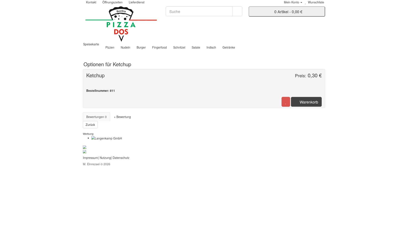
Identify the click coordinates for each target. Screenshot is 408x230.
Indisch (211, 47)
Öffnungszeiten (112, 2)
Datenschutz (121, 157)
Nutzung (105, 157)
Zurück (90, 124)
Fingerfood (159, 47)
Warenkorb (308, 102)
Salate (196, 47)
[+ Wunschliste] (286, 102)
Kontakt (90, 2)
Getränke (228, 47)
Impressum (90, 157)
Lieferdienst (136, 2)
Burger (141, 47)
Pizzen (109, 47)
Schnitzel (179, 47)
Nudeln (125, 47)
